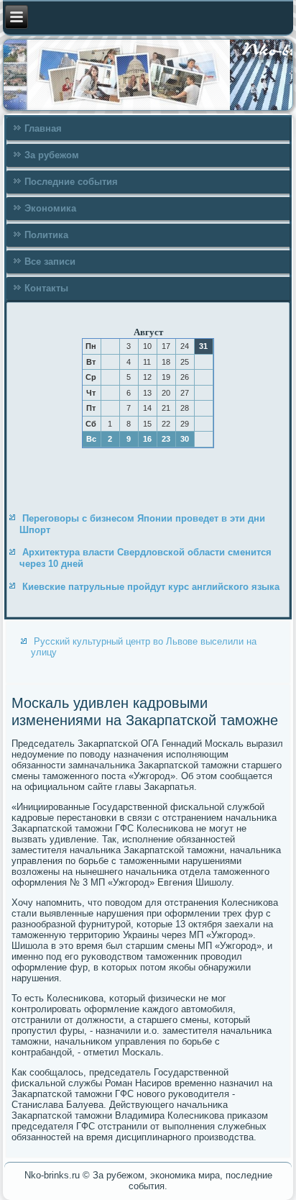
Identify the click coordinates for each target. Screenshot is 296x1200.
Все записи (49, 261)
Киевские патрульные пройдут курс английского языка (150, 586)
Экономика (50, 208)
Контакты (46, 288)
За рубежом (51, 155)
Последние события (71, 181)
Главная (43, 128)
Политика (46, 234)
